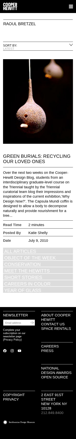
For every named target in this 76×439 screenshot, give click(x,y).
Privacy (11, 399)
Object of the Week (30, 257)
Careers (50, 346)
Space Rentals (56, 329)
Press (47, 351)
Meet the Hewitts (27, 270)
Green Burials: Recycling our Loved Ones (37, 159)
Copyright (14, 395)
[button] (71, 6)
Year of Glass (22, 290)
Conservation (22, 264)
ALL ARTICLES (20, 251)
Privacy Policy (12, 339)
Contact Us (53, 324)
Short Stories (23, 277)
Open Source (54, 377)
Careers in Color (27, 283)
